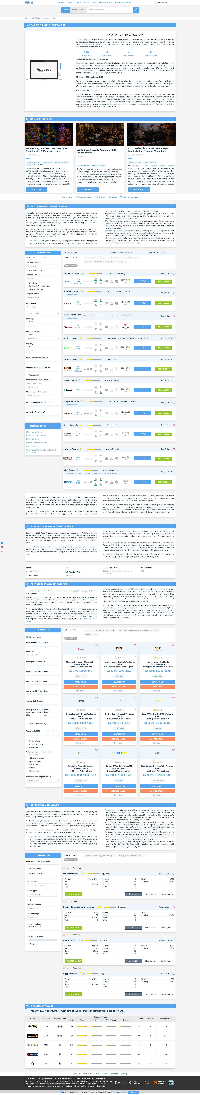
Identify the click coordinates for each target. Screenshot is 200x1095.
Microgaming (31, 168)
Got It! (133, 1092)
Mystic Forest (35, 836)
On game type (34, 741)
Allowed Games (80, 687)
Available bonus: (32, 294)
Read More (36, 189)
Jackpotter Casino (76, 766)
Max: (45, 715)
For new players (35, 637)
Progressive (33, 747)
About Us (76, 1074)
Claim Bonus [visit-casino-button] (80, 682)
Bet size (32, 768)
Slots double (34, 755)
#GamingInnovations (61, 162)
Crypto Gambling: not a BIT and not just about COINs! (41, 451)
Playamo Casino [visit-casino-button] (71, 449)
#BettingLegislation (150, 162)
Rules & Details (165, 874)
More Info (123, 1092)
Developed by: (33, 914)
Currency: (29, 344)
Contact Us (87, 1074)
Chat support (34, 375)
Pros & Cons (166, 274)
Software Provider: (33, 262)
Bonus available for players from (38, 777)
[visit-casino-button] (78, 281)
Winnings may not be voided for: (38, 752)
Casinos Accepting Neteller (36, 442)
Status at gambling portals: (36, 392)
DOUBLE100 (119, 728)
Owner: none (111, 359)
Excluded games (35, 761)
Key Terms (80, 691)
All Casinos (36, 18)
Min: (28, 715)
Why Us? (86, 2)
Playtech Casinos (32, 439)
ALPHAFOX (157, 676)
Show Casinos (150, 894)
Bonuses (70, 2)
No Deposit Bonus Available (39, 286)
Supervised (33, 387)
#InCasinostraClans (83, 165)
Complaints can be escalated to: (38, 379)
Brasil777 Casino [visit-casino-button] (71, 338)
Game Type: (32, 891)
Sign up (164, 2)
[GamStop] (171, 1082)
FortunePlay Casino (113, 230)
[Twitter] (2, 543)
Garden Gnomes (112, 810)
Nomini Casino (111, 238)
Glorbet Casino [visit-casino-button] (70, 380)
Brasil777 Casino (149, 714)
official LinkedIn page (47, 547)
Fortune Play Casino (112, 608)
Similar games (166, 894)
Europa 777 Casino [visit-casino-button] (71, 273)
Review (142, 281)
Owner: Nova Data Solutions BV (119, 291)
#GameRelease (47, 162)
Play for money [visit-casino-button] (74, 894)
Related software (131, 197)
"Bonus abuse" (34, 771)
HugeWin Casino (148, 766)
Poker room (73, 473)
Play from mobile (35, 270)
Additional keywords (35, 873)
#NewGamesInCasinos (33, 162)
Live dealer (33, 283)
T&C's (97, 1074)
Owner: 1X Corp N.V (110, 470)
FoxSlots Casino (111, 662)
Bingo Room (98, 473)
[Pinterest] (2, 547)
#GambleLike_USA (135, 162)
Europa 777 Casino (114, 766)
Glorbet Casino (111, 714)
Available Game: (32, 275)
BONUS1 (158, 728)
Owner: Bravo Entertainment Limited (122, 401)
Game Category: (33, 881)
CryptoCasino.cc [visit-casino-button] (71, 425)
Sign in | (158, 2)
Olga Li (37, 155)
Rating (127, 252)
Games (78, 2)
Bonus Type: (31, 651)
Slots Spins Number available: (37, 711)
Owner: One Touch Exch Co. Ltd (121, 315)
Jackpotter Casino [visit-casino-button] (71, 401)
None (31, 322)
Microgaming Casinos (34, 432)
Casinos (61, 2)
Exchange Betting (113, 473)
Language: (30, 319)
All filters (47, 258)
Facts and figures (85, 197)
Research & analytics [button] (123, 2)
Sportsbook (73, 295)
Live (31, 900)
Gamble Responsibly (110, 1074)
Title (120, 252)
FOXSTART (119, 676)
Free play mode (35, 869)
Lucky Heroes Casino (114, 213)
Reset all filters (70, 266)
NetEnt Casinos (32, 446)
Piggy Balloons (70, 973)
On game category (36, 744)
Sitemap (124, 1074)
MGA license (105, 174)
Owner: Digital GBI (112, 380)
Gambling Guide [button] (105, 2)
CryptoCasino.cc (73, 714)
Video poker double (36, 758)
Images (134, 894)
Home (27, 18)
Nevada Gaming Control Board (151, 167)
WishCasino (110, 221)
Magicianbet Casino (75, 662)
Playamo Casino (35, 240)
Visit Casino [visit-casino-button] (163, 281)
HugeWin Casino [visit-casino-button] (71, 291)
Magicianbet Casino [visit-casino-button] (72, 315)
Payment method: (33, 331)
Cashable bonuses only (38, 724)
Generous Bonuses (36, 289)
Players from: (31, 303)
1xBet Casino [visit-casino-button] (69, 470)
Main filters (33, 258)
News (94, 2)
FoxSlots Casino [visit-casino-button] (71, 359)
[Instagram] (2, 551)
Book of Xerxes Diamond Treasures (78, 907)
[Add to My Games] (174, 874)
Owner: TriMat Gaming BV (118, 273)
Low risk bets (34, 765)
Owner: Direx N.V (112, 449)
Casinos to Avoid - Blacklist (36, 435)
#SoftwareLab (31, 165)
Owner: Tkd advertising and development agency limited (127, 338)
